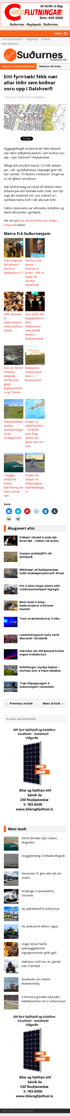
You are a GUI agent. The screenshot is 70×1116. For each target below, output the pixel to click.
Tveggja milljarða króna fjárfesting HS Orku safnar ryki (13, 485)
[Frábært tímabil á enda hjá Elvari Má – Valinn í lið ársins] (11, 543)
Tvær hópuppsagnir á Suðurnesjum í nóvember (36, 685)
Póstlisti (45, 39)
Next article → (53, 703)
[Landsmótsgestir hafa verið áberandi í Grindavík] (11, 641)
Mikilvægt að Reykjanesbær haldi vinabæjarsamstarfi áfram (41, 571)
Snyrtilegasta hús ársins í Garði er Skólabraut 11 (13, 266)
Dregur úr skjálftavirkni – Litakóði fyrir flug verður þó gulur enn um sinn (34, 434)
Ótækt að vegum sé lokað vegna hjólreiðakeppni (34, 483)
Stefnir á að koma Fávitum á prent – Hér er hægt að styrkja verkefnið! (34, 273)
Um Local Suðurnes (12, 39)
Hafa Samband (10, 43)
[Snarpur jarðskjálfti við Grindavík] (11, 559)
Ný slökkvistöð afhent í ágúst (40, 926)
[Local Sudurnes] (35, 54)
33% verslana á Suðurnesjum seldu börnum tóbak (13, 322)
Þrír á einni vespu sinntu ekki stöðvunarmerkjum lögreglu (39, 587)
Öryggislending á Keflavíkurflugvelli (43, 856)
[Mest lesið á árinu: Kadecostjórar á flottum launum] (11, 608)
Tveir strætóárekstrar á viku (39, 618)
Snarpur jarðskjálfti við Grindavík (35, 555)
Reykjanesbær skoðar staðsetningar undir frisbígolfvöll (13, 430)
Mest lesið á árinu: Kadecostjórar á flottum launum (36, 605)
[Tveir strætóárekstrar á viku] (11, 625)
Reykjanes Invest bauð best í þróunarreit (33, 374)
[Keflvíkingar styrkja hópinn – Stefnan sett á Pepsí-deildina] (11, 673)
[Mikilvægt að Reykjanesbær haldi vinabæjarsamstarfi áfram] (11, 576)
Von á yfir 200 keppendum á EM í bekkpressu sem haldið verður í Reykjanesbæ (34, 326)
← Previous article (19, 703)
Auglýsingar (32, 39)
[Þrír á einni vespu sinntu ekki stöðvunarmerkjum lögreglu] (11, 592)
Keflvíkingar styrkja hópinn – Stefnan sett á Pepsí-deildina (40, 668)
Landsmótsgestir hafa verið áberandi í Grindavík (39, 636)
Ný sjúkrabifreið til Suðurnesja (40, 909)
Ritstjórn (39, 97)
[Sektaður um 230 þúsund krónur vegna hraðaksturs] (11, 657)
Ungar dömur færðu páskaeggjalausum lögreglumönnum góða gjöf (39, 948)
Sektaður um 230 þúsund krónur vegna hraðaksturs (41, 652)
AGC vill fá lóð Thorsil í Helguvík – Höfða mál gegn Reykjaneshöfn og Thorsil (13, 380)
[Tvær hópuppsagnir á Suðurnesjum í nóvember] (11, 689)
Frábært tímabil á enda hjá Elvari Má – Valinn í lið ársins (39, 539)
